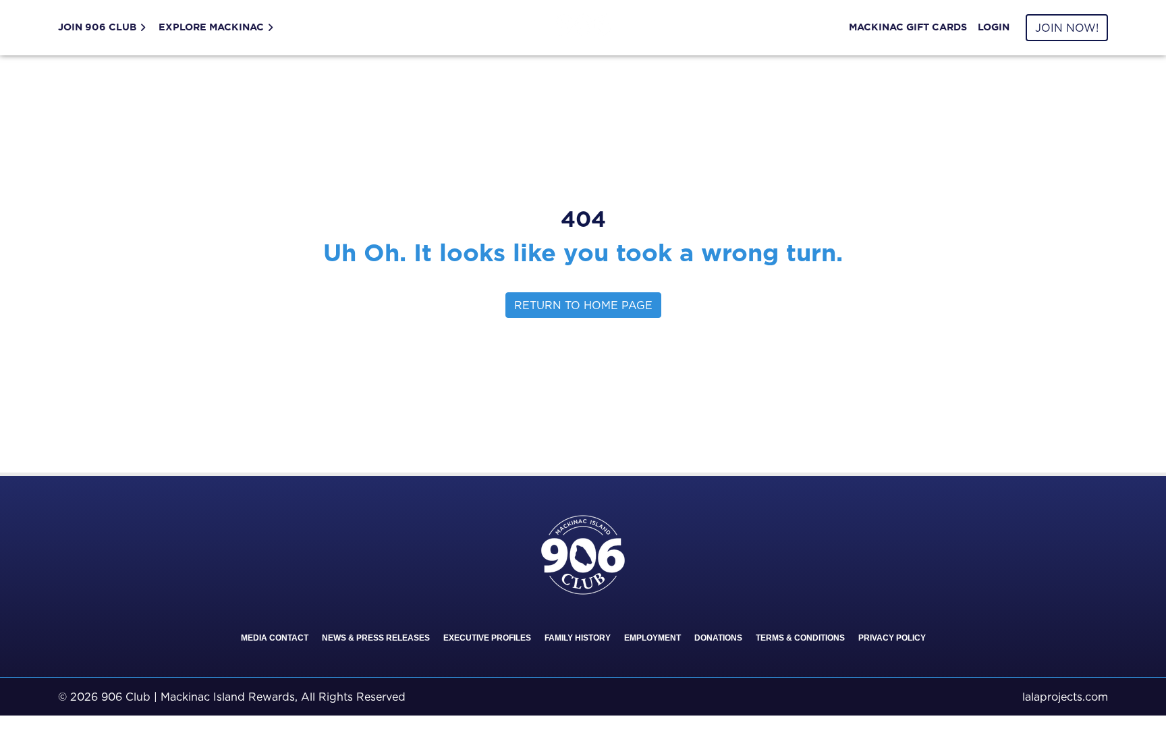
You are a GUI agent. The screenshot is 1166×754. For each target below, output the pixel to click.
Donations (718, 638)
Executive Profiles (487, 638)
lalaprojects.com (1065, 696)
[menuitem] (105, 28)
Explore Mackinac (211, 27)
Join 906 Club (97, 27)
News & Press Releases (376, 638)
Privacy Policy (892, 638)
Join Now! (1067, 27)
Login (993, 27)
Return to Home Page (583, 305)
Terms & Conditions (800, 638)
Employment (652, 638)
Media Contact (274, 638)
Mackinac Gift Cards (908, 27)
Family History (578, 638)
